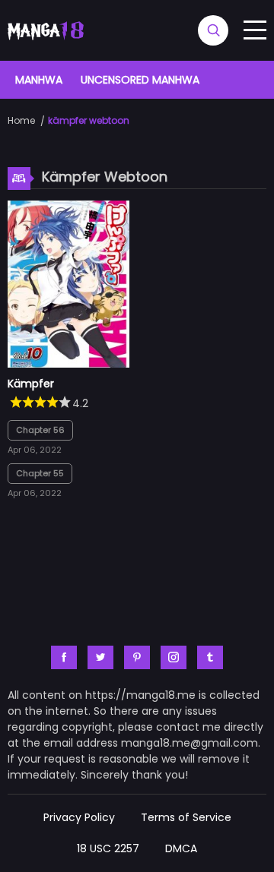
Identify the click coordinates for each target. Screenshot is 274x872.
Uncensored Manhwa (140, 79)
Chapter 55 (40, 473)
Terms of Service (186, 817)
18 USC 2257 (108, 848)
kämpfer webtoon (88, 120)
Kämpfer (31, 383)
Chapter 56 (40, 430)
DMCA (181, 848)
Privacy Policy (79, 817)
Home (21, 120)
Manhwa (38, 79)
